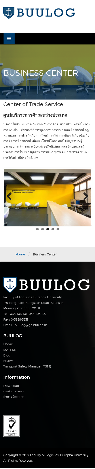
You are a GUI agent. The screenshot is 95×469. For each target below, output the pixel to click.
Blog (6, 355)
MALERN (10, 350)
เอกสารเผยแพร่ (13, 391)
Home (20, 254)
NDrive (8, 361)
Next (84, 196)
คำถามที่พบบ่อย (13, 397)
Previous (10, 196)
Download (11, 386)
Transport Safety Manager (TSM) (27, 366)
